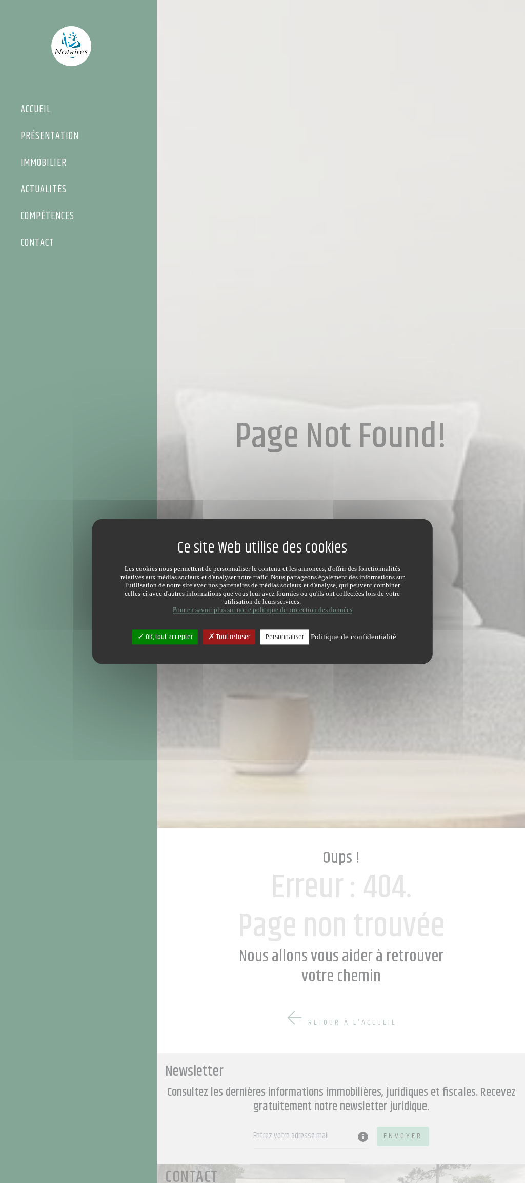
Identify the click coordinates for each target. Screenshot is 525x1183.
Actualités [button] (44, 190)
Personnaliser (285, 636)
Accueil (36, 110)
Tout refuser (232, 636)
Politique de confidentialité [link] (353, 637)
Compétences (47, 217)
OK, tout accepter (168, 636)
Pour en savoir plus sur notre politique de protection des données (262, 610)
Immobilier (44, 163)
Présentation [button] (50, 137)
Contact (37, 243)
